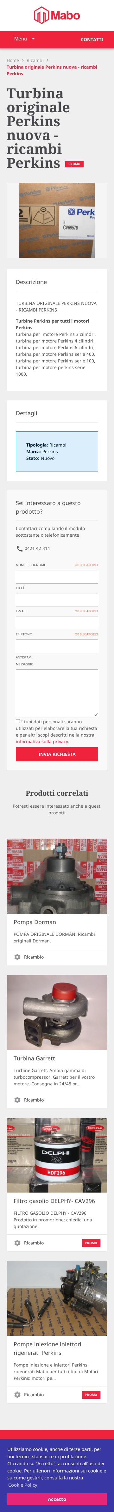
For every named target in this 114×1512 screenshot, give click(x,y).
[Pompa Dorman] (57, 876)
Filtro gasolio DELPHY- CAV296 (54, 1201)
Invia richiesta (57, 754)
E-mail (57, 611)
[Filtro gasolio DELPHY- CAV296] (57, 1155)
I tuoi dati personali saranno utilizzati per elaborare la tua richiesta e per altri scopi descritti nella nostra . (56, 732)
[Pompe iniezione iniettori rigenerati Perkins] (57, 1298)
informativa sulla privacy (42, 741)
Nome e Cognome (57, 565)
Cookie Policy (22, 1485)
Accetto (57, 1499)
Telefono (57, 634)
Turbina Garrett (34, 1058)
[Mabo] (57, 15)
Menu (20, 38)
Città (20, 588)
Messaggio (25, 664)
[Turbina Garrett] (57, 1012)
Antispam (23, 657)
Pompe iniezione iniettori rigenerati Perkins (47, 1348)
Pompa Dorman (35, 922)
